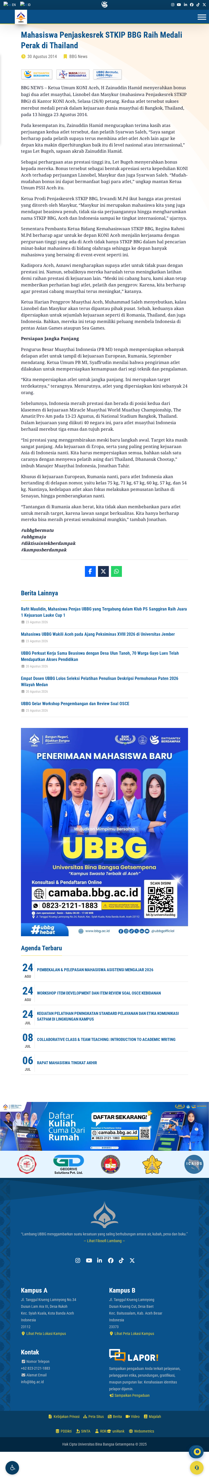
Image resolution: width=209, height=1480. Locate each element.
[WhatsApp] (116, 571)
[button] (12, 1468)
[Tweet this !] (103, 571)
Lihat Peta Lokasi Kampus (46, 1333)
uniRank (118, 1431)
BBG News (78, 56)
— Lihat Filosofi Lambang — (104, 1241)
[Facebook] (191, 5)
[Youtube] (179, 5)
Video (135, 1416)
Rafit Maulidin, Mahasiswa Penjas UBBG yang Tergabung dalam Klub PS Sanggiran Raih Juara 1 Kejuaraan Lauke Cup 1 (104, 612)
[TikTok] (198, 5)
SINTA (85, 1431)
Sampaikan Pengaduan (132, 1395)
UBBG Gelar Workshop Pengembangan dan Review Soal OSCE (75, 703)
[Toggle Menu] (202, 17)
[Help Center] (197, 1468)
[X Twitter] (204, 5)
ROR (102, 1431)
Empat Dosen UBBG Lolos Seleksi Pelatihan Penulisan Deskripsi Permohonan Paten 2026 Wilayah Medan (99, 681)
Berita (117, 1416)
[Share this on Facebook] (90, 571)
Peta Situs (96, 1416)
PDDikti (66, 1431)
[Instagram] (173, 5)
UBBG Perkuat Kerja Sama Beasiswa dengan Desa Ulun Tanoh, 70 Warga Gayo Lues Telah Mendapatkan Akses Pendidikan (100, 656)
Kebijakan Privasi (66, 1416)
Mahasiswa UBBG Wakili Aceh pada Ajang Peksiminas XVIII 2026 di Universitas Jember (98, 634)
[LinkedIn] (185, 5)
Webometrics (143, 1431)
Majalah (154, 1416)
